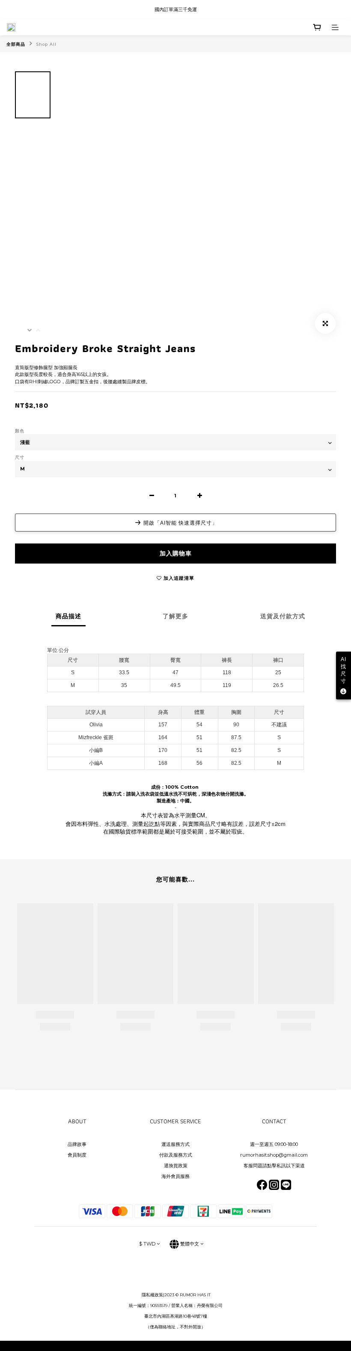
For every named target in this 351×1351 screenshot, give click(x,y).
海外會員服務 (175, 1176)
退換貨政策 (175, 1166)
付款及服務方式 (175, 1155)
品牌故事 (77, 1144)
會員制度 (77, 1155)
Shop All (46, 44)
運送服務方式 (175, 1144)
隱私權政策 (152, 1294)
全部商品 (15, 44)
